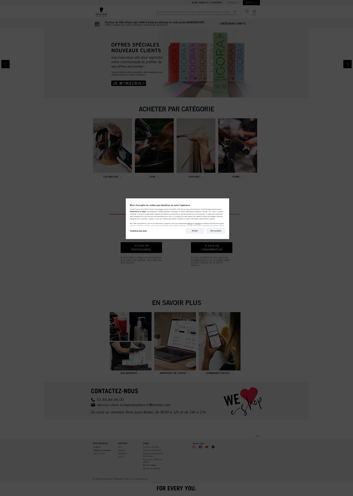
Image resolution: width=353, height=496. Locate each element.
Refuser (195, 231)
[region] (177, 218)
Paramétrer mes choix (138, 231)
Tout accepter (215, 231)
